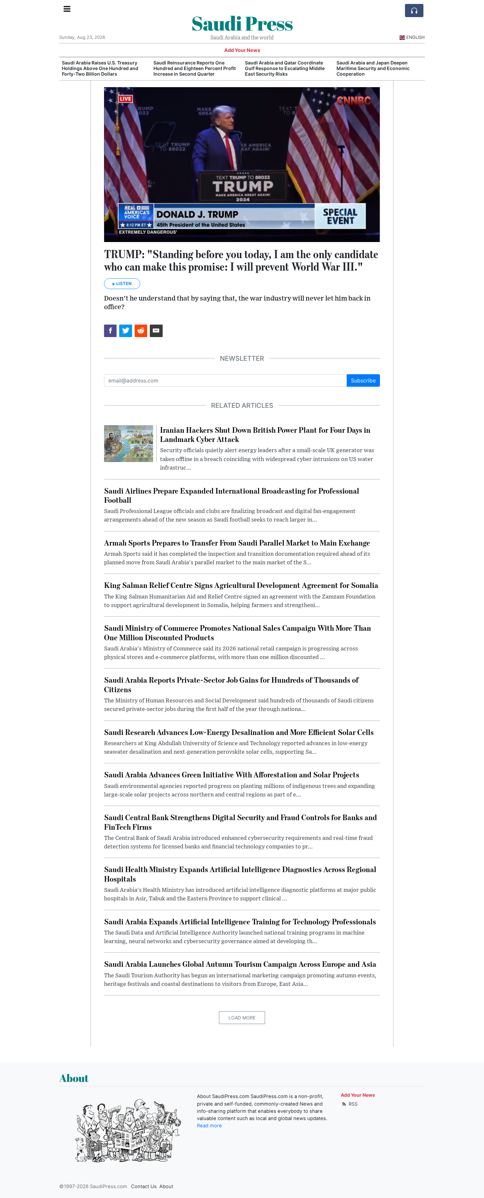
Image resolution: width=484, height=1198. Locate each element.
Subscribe (363, 380)
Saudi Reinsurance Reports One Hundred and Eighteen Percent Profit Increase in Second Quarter (194, 68)
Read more (209, 1126)
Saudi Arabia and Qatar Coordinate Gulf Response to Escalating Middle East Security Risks (285, 68)
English (415, 37)
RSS (352, 1104)
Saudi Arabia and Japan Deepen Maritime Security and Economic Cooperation (373, 68)
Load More (242, 1017)
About (166, 1186)
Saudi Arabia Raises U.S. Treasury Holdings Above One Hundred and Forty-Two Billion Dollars (100, 68)
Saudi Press (242, 23)
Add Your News (242, 50)
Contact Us (144, 1186)
